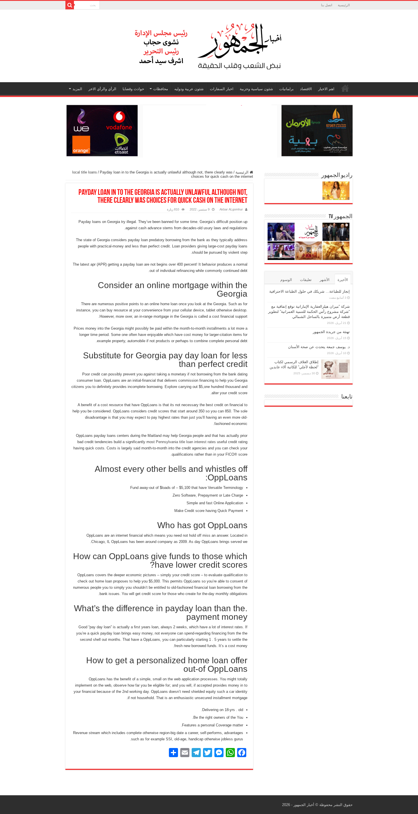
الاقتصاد (306, 89)
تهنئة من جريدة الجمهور (331, 332)
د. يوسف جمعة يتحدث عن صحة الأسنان (319, 347)
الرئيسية (344, 5)
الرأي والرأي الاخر (102, 89)
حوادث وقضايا (133, 89)
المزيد (77, 89)
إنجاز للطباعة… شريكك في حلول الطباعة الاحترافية (309, 291)
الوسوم (286, 280)
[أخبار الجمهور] (209, 45)
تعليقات (306, 280)
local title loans (84, 172)
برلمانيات (286, 89)
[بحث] (69, 5)
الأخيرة (343, 280)
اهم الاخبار (326, 89)
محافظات (160, 89)
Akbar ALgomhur (231, 209)
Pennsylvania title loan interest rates (186, 442)
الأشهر (325, 280)
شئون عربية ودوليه (189, 89)
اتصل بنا (326, 5)
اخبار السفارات (221, 89)
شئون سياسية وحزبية (256, 89)
